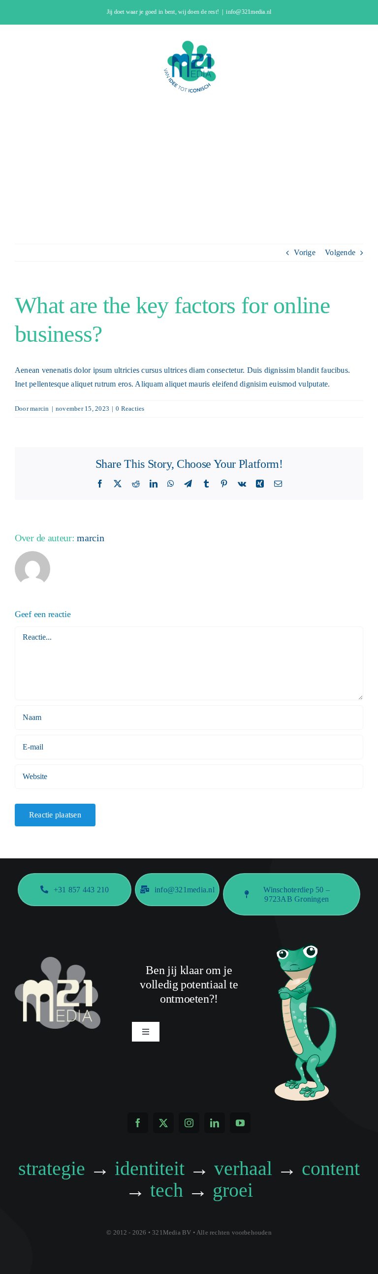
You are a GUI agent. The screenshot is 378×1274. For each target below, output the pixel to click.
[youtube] (240, 1122)
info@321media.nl (248, 11)
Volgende (340, 252)
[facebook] (137, 1122)
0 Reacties (130, 408)
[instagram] (189, 1122)
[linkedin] (214, 1122)
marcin (39, 408)
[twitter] (163, 1122)
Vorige (304, 252)
